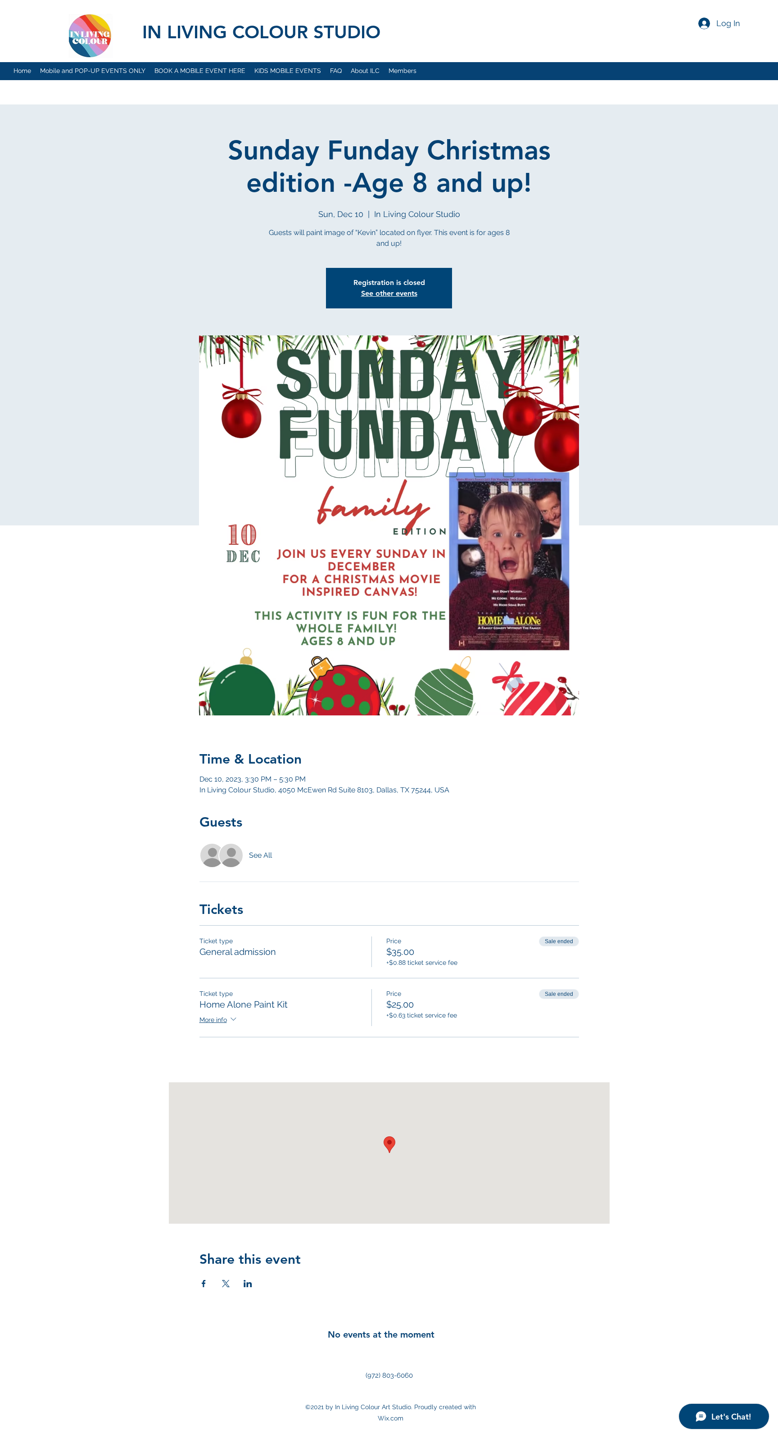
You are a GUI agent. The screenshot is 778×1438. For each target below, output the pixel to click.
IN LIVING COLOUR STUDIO (261, 32)
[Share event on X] (226, 1283)
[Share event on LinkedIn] (248, 1283)
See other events (389, 293)
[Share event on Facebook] (203, 1283)
